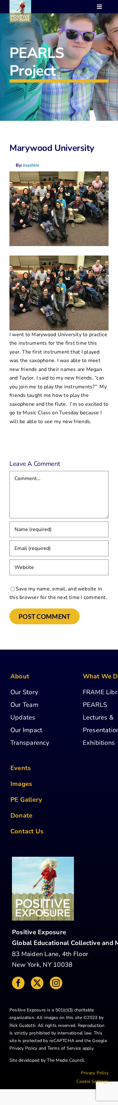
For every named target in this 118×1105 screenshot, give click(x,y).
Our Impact (26, 730)
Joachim (31, 165)
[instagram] (56, 983)
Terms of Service (64, 1048)
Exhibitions (99, 742)
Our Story (24, 692)
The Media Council (65, 1060)
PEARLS (95, 705)
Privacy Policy (23, 1048)
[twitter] (37, 983)
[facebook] (18, 983)
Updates (23, 717)
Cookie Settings (92, 1081)
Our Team (24, 705)
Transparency (29, 742)
